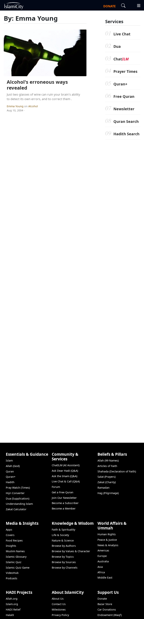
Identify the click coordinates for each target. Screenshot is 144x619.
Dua (117, 46)
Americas (103, 550)
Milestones (59, 609)
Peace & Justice (107, 539)
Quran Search (126, 121)
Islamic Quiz (13, 562)
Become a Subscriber (65, 503)
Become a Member (64, 508)
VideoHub (12, 573)
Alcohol (33, 106)
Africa (101, 572)
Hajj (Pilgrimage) (108, 493)
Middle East (105, 577)
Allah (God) (13, 466)
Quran (10, 471)
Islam (9, 460)
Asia (100, 567)
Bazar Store (105, 604)
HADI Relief (13, 609)
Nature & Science (63, 540)
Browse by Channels (64, 567)
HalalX (10, 615)
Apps (9, 529)
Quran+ (120, 84)
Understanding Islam (19, 504)
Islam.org (12, 604)
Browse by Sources (64, 562)
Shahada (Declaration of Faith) (117, 471)
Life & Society (60, 535)
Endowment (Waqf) (110, 615)
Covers (10, 535)
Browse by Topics (63, 556)
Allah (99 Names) (108, 460)
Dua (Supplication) (17, 498)
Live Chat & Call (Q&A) (66, 481)
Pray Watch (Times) (18, 487)
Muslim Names (15, 551)
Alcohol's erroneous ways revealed (37, 85)
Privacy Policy (60, 615)
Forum (56, 487)
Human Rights (107, 534)
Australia (103, 561)
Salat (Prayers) (107, 476)
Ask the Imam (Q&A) (64, 476)
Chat (121, 59)
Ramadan (104, 487)
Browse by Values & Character (71, 551)
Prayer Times (125, 71)
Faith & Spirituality (63, 529)
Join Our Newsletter (64, 498)
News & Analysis (108, 545)
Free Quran (123, 96)
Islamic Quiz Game (17, 567)
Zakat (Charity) (107, 482)
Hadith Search (126, 133)
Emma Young (15, 106)
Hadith (10, 482)
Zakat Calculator (16, 509)
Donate (102, 598)
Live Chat (121, 34)
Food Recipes (14, 540)
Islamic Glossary (16, 556)
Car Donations (107, 609)
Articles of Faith (107, 466)
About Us (58, 598)
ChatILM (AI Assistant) (66, 465)
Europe (102, 556)
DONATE (109, 6)
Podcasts (11, 578)
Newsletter (123, 108)
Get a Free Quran (62, 492)
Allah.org (11, 598)
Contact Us (59, 604)
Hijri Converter (15, 493)
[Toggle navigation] (137, 5)
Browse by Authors (64, 546)
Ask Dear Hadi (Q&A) (65, 470)
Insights (11, 546)
